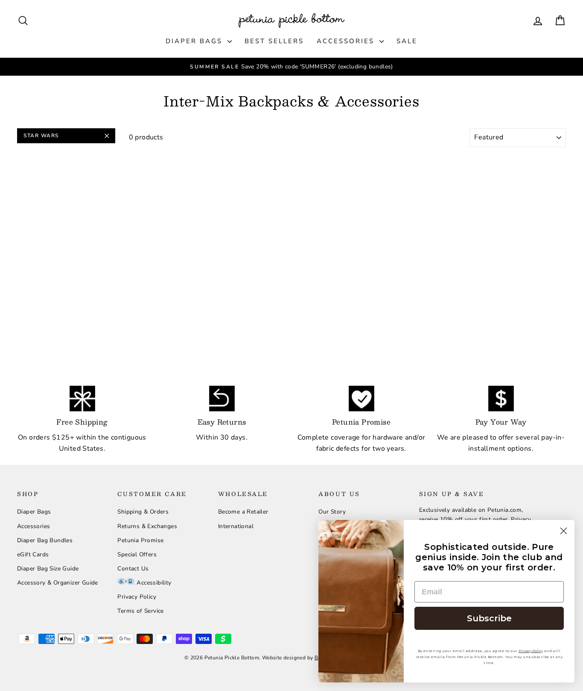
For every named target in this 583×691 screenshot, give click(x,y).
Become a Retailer (243, 512)
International (236, 526)
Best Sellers (274, 41)
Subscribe (489, 618)
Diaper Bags (195, 41)
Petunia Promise (140, 540)
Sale (406, 41)
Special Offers (137, 554)
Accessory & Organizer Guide (57, 583)
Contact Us (133, 568)
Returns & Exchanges (147, 526)
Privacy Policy (136, 597)
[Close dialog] (563, 530)
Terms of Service (140, 611)
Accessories (347, 41)
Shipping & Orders (143, 512)
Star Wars (41, 135)
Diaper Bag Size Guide (48, 568)
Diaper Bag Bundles (45, 540)
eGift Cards (33, 554)
